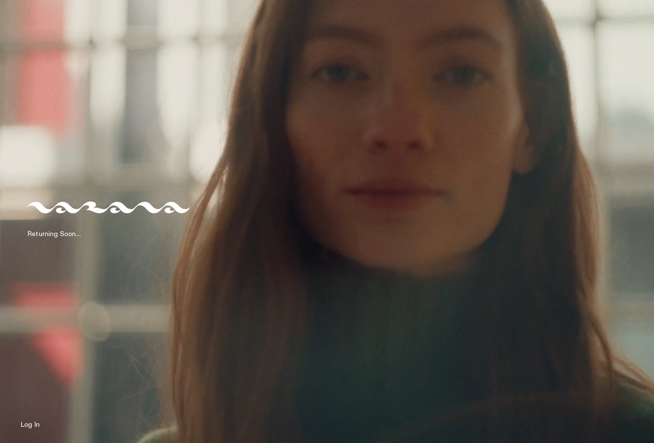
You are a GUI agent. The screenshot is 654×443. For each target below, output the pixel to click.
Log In (30, 424)
